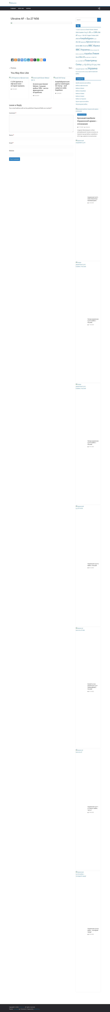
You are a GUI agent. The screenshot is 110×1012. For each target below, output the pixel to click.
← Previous (12, 68)
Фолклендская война (80, 71)
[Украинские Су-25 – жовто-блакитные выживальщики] (81, 200)
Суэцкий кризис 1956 (81, 69)
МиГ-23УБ (78, 61)
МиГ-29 (82, 61)
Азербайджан (86, 38)
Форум (28, 8)
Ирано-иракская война (82, 101)
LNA (95, 32)
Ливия (95, 53)
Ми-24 (82, 57)
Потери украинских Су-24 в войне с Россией (93, 442)
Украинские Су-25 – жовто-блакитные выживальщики (93, 198)
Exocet (87, 29)
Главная (13, 8)
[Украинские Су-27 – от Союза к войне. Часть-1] (81, 809)
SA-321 (85, 35)
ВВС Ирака (94, 45)
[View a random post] (99, 8)
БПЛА (77, 46)
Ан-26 (95, 38)
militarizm (87, 127)
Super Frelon (91, 35)
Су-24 (83, 64)
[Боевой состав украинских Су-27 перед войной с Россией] (81, 687)
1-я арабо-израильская (81, 29)
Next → (71, 68)
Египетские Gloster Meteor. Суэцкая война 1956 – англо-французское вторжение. (40, 88)
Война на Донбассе (80, 54)
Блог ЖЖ (21, 8)
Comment (12, 113)
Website (11, 151)
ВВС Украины (83, 49)
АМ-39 (78, 39)
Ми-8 (77, 57)
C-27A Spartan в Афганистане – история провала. (18, 84)
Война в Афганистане (82, 85)
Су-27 (91, 65)
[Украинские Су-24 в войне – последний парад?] (81, 931)
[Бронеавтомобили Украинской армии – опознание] (88, 110)
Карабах (88, 53)
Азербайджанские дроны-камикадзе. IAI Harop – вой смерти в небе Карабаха (62, 86)
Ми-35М (87, 57)
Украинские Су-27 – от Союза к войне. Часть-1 (93, 808)
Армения (83, 42)
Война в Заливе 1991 (94, 50)
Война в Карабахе (81, 91)
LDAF (92, 32)
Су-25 (86, 64)
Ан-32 (78, 42)
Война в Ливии (80, 93)
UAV (97, 35)
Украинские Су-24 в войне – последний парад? (93, 930)
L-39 (89, 32)
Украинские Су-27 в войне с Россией (93, 564)
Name (11, 135)
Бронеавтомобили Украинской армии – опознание (87, 121)
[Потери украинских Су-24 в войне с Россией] (81, 443)
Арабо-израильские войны (83, 83)
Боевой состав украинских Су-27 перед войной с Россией (92, 686)
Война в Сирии (80, 96)
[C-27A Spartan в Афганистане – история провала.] (19, 78)
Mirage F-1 (80, 35)
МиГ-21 (90, 57)
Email (11, 143)
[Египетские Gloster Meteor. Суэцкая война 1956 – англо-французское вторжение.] (41, 78)
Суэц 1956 (96, 65)
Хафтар (86, 71)
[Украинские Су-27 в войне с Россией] (81, 565)
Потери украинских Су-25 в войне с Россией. (93, 320)
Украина (92, 68)
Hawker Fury (83, 32)
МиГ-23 (94, 57)
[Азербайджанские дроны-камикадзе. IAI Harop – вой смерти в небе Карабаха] (59, 78)
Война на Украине (81, 99)
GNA (77, 32)
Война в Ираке (80, 88)
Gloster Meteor (94, 29)
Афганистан (91, 41)
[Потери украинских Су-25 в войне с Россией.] (81, 321)
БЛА (98, 42)
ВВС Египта (84, 46)
